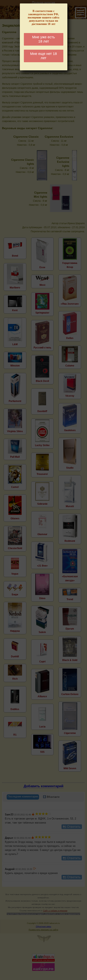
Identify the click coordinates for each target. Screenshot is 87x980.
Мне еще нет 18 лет (43, 56)
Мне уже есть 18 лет (43, 39)
